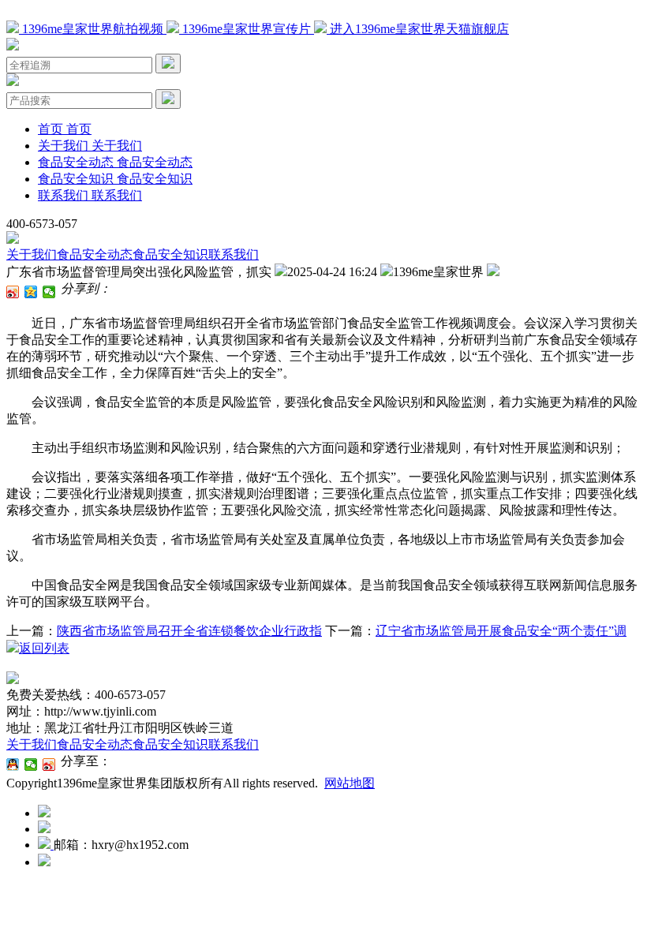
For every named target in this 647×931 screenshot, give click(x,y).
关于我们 (31, 254)
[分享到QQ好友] (13, 764)
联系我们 (233, 254)
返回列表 (44, 648)
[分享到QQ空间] (31, 292)
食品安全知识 (170, 254)
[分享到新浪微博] (13, 292)
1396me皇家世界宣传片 (246, 29)
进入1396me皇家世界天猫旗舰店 (418, 29)
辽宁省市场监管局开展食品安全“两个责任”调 (501, 630)
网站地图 (349, 783)
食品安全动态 (95, 254)
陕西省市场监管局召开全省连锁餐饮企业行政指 (189, 630)
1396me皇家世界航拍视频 (92, 29)
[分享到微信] (49, 292)
